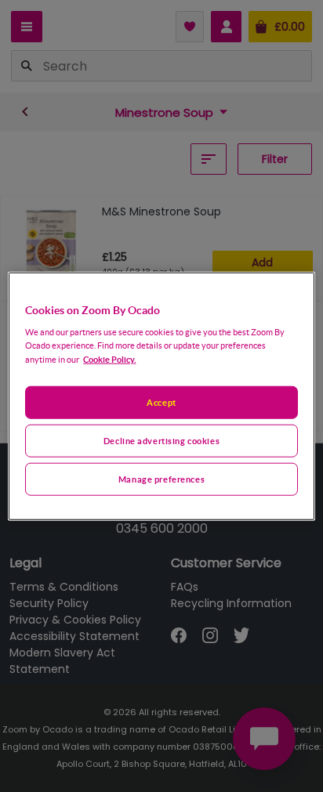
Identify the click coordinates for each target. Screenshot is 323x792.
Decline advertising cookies (161, 441)
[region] (161, 396)
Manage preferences (161, 479)
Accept (161, 402)
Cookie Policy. (109, 359)
